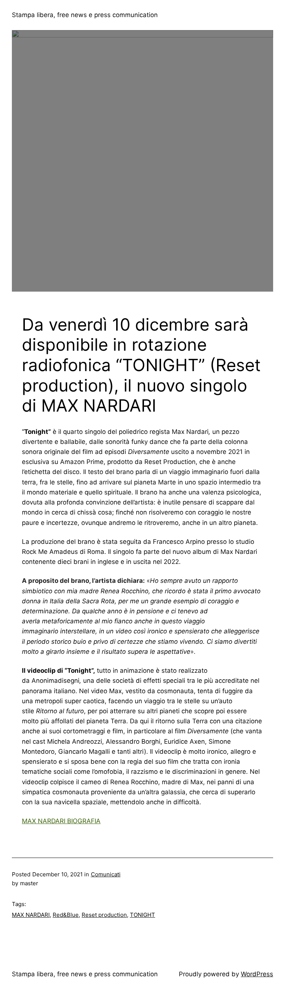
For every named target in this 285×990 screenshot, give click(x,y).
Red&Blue (66, 914)
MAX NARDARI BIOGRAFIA (61, 821)
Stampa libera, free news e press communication (85, 15)
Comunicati (106, 874)
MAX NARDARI (31, 914)
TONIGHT (142, 914)
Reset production (104, 914)
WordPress (257, 974)
